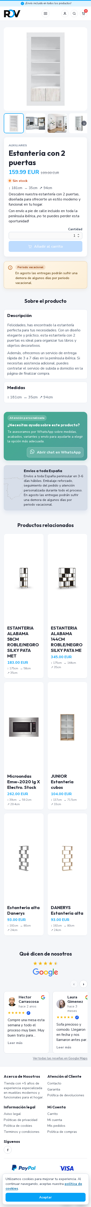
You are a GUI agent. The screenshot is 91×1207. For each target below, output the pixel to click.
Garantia (53, 1089)
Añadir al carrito (48, 246)
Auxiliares (18, 145)
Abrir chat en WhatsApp (59, 452)
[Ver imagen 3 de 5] (57, 123)
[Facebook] (8, 1150)
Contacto (54, 1083)
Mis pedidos (56, 1125)
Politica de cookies (18, 1125)
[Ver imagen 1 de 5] (14, 123)
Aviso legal (12, 1113)
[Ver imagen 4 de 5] (79, 123)
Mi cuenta (54, 1119)
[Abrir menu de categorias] (45, 13)
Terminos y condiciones (21, 1131)
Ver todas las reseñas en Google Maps (60, 1059)
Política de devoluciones (65, 1095)
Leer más (15, 1043)
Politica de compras (62, 1131)
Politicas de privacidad (20, 1119)
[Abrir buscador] (74, 13)
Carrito (52, 1113)
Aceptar (45, 1197)
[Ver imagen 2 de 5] (35, 123)
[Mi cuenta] (65, 13)
